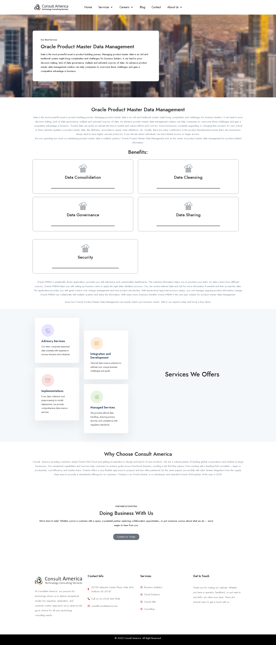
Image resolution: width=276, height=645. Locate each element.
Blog (142, 7)
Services (103, 7)
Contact (156, 7)
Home (88, 7)
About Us (173, 7)
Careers (124, 7)
